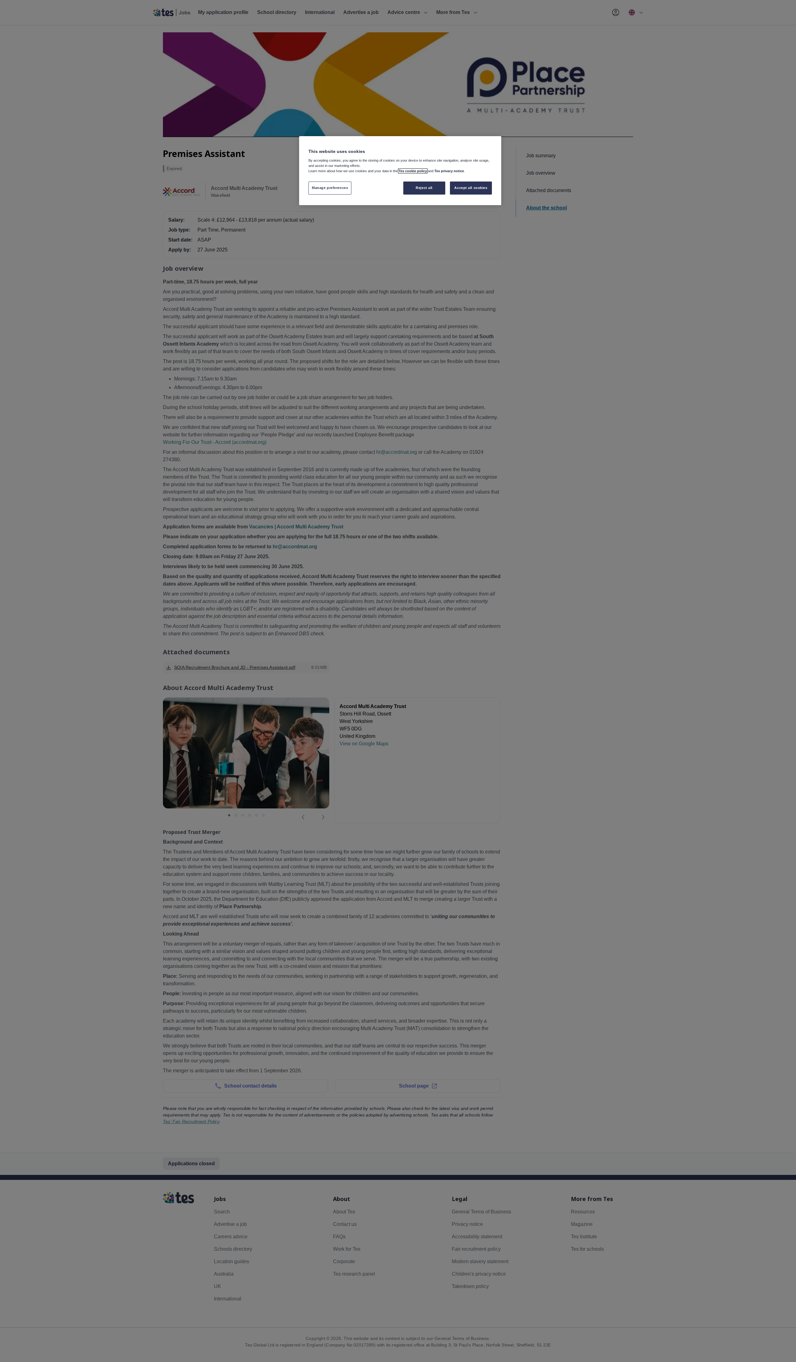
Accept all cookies (470, 188)
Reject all (424, 188)
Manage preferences (330, 188)
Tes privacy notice (449, 171)
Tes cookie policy (413, 171)
